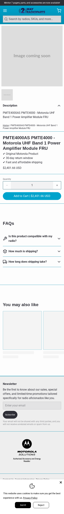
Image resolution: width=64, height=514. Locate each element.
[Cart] (57, 10)
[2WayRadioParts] (32, 10)
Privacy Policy (30, 497)
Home (6, 125)
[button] (32, 196)
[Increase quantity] (57, 185)
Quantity (7, 179)
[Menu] (6, 10)
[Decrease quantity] (7, 185)
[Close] (61, 482)
